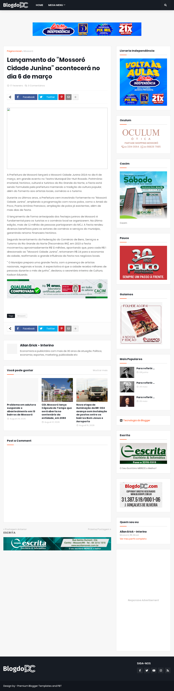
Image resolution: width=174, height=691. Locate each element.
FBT (60, 686)
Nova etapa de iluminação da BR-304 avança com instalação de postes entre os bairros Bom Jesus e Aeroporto (91, 413)
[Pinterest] (61, 97)
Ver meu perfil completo (133, 538)
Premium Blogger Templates (34, 686)
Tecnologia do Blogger (136, 420)
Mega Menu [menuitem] (55, 5)
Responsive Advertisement (143, 600)
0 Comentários (36, 85)
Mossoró (28, 51)
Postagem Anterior (16, 529)
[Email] (68, 97)
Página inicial (14, 51)
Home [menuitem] (39, 5)
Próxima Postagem (98, 529)
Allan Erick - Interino (37, 345)
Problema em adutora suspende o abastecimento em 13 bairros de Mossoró (21, 409)
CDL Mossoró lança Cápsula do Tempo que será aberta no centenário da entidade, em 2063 (57, 411)
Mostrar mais (100, 370)
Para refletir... (145, 368)
